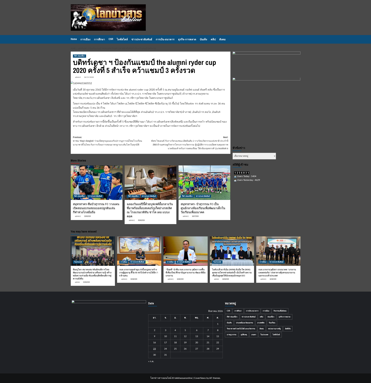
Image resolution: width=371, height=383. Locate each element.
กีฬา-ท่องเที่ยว (79, 56)
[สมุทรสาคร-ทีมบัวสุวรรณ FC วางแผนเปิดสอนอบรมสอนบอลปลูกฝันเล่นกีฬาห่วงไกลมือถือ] (96, 182)
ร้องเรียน (272, 323)
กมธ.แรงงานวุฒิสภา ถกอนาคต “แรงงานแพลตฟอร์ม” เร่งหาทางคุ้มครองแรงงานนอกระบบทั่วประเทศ (277, 272)
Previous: (107, 141)
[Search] (298, 39)
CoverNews (200, 378)
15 (217, 336)
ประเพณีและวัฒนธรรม (244, 323)
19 (185, 342)
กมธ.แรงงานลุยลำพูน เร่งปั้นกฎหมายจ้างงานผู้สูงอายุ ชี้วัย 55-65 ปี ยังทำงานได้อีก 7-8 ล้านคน (138, 272)
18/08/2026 (273, 279)
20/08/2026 (133, 279)
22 (217, 342)
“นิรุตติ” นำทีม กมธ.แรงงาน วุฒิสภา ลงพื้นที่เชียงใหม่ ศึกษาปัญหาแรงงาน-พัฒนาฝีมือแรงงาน (185, 272)
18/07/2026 (195, 216)
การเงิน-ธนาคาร (165, 39)
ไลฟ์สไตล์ (122, 39)
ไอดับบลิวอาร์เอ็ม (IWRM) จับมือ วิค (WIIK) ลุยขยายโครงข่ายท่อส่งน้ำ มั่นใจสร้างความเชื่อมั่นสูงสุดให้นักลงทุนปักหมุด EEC (232, 272)
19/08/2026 (180, 279)
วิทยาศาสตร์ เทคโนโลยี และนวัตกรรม (241, 329)
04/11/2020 (89, 77)
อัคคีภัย (288, 329)
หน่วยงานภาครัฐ (274, 329)
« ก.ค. (151, 361)
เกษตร (253, 334)
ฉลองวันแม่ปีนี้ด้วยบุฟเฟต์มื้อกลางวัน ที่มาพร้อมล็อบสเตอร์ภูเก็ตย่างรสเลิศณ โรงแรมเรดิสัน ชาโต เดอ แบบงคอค (150, 210)
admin (77, 282)
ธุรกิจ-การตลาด (187, 39)
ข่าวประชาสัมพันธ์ (141, 39)
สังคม (222, 39)
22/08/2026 (86, 282)
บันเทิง (203, 39)
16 (154, 342)
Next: (189, 143)
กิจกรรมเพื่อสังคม (280, 311)
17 (165, 342)
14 (208, 336)
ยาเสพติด (260, 323)
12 (185, 336)
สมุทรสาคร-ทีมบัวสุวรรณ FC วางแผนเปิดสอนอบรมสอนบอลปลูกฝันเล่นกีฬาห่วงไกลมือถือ (96, 208)
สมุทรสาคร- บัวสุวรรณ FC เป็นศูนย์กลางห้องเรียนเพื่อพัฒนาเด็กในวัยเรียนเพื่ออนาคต (203, 208)
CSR (111, 39)
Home (74, 39)
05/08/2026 (141, 220)
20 (196, 342)
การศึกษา (99, 39)
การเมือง (85, 39)
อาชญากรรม (231, 334)
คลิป (213, 39)
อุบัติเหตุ (244, 334)
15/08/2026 (87, 216)
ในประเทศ (78, 262)
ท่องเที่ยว (271, 317)
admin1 (78, 77)
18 (175, 342)
